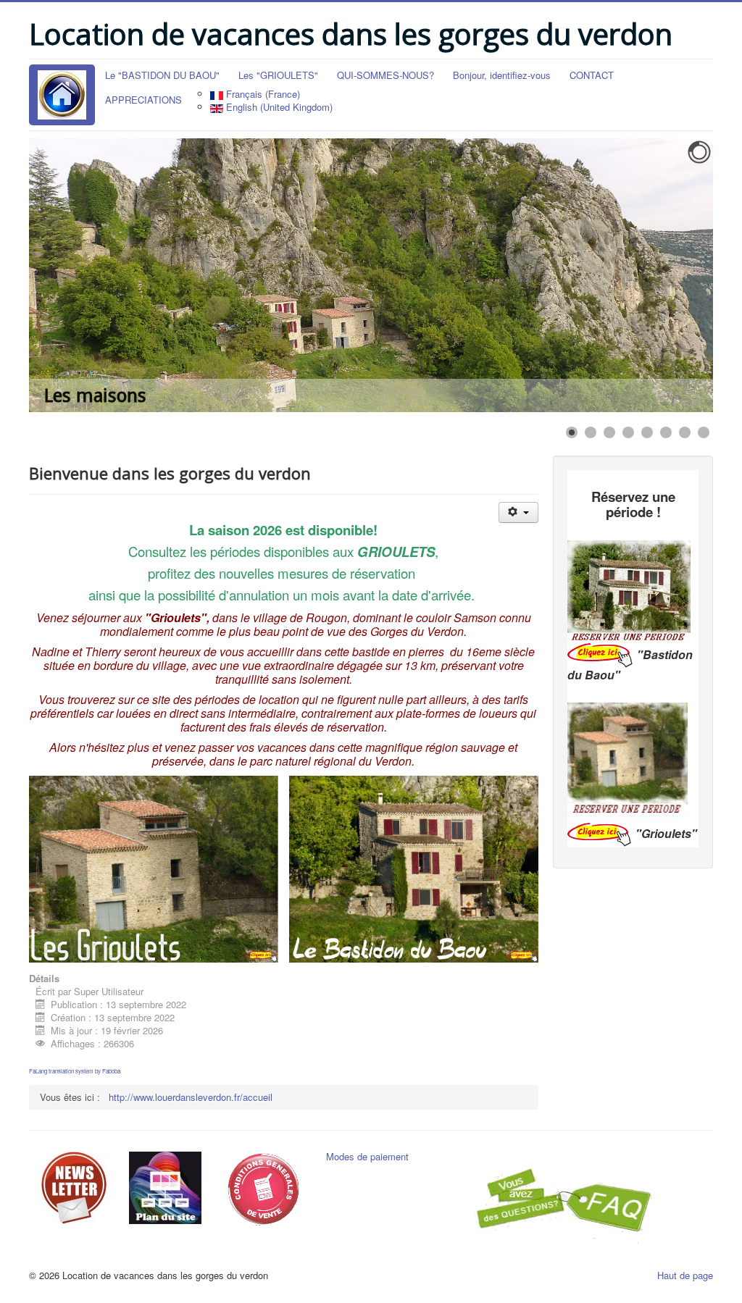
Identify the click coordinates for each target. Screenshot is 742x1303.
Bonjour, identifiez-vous (502, 75)
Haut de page (685, 1275)
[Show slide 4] (628, 432)
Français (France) (261, 94)
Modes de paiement (367, 1156)
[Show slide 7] (685, 432)
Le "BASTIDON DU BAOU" (162, 75)
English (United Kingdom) (278, 107)
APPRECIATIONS (143, 99)
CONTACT (592, 75)
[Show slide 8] (703, 432)
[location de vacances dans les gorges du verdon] (62, 94)
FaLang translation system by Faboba (74, 1071)
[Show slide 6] (666, 432)
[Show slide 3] (609, 432)
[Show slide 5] (647, 432)
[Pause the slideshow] (668, 275)
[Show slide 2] (590, 432)
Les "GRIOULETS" (278, 75)
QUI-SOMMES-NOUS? (385, 75)
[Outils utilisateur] (518, 512)
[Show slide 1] (572, 432)
